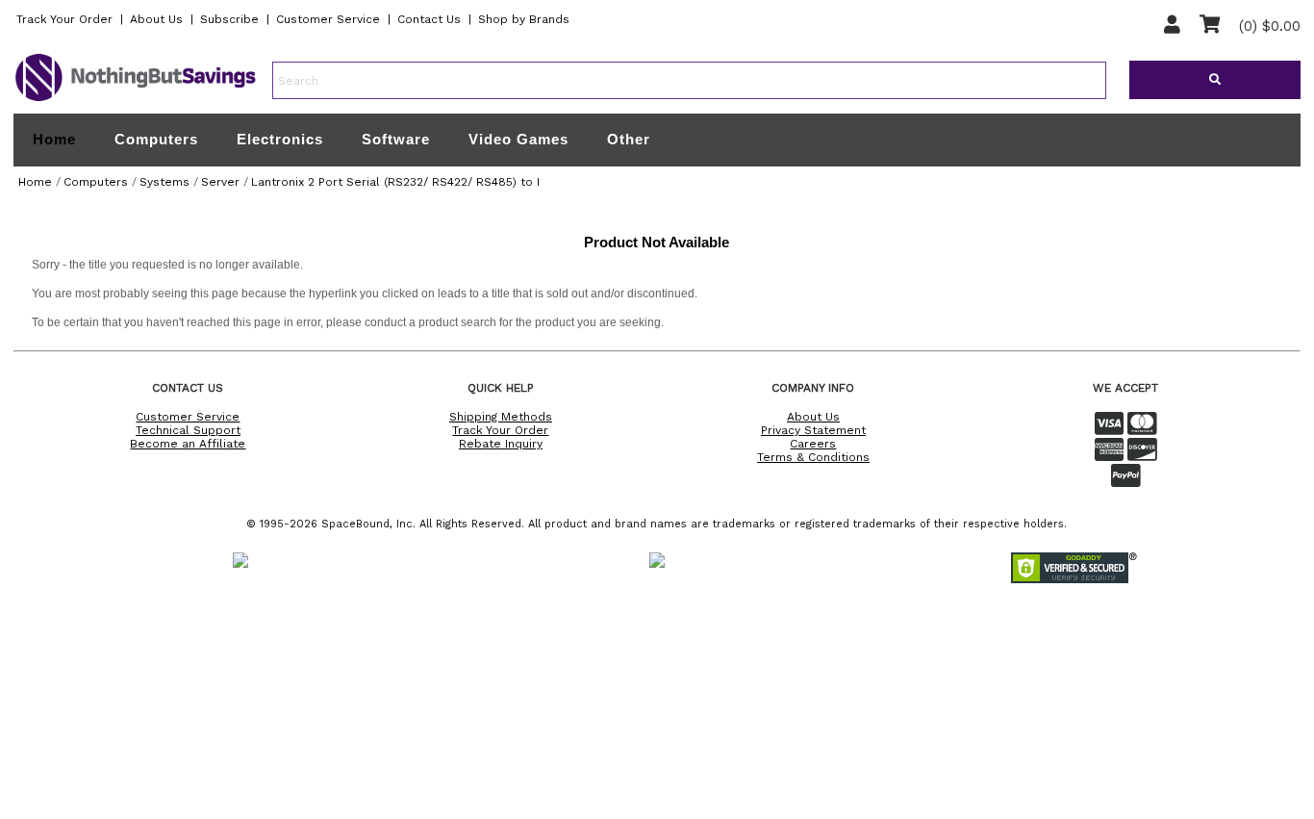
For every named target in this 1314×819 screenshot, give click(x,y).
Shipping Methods (500, 416)
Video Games (518, 139)
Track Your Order (64, 19)
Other (628, 139)
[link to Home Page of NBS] (135, 100)
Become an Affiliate (187, 443)
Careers (813, 443)
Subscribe (229, 19)
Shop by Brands (523, 19)
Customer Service (328, 19)
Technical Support (188, 430)
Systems (164, 182)
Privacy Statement (813, 430)
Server (220, 182)
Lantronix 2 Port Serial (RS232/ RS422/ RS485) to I (395, 182)
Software (396, 139)
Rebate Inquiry (501, 443)
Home (54, 139)
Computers (156, 139)
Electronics (280, 139)
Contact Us (429, 19)
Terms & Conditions (813, 457)
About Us (156, 19)
